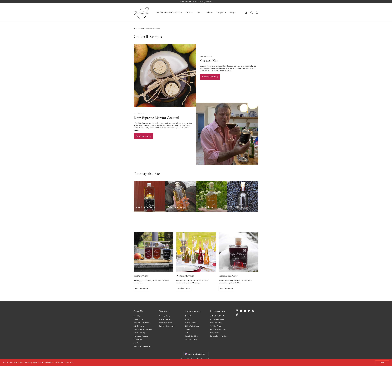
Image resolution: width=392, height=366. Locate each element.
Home (135, 29)
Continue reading (210, 76)
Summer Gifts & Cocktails (168, 12)
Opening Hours (164, 316)
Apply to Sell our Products (142, 346)
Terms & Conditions (191, 336)
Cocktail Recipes (144, 29)
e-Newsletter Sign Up (217, 316)
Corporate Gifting (216, 323)
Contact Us (188, 316)
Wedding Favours (216, 326)
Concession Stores (165, 323)
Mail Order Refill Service (142, 323)
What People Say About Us (143, 329)
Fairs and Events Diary (166, 326)
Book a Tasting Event (217, 319)
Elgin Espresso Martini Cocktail (156, 117)
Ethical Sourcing (139, 333)
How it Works (138, 319)
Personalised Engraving (218, 329)
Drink (188, 12)
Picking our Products (141, 336)
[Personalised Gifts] (238, 252)
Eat (198, 12)
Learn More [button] (69, 362)
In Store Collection (191, 323)
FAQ (186, 333)
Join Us (136, 343)
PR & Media (138, 339)
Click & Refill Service (192, 326)
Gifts (208, 12)
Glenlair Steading (165, 319)
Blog (232, 12)
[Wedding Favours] (196, 252)
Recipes (220, 12)
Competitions (214, 333)
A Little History (139, 326)
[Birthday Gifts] (153, 252)
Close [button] (382, 362)
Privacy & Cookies (191, 339)
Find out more (141, 288)
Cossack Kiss (209, 60)
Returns (187, 329)
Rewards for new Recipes (218, 336)
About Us (137, 316)
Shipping (188, 319)
